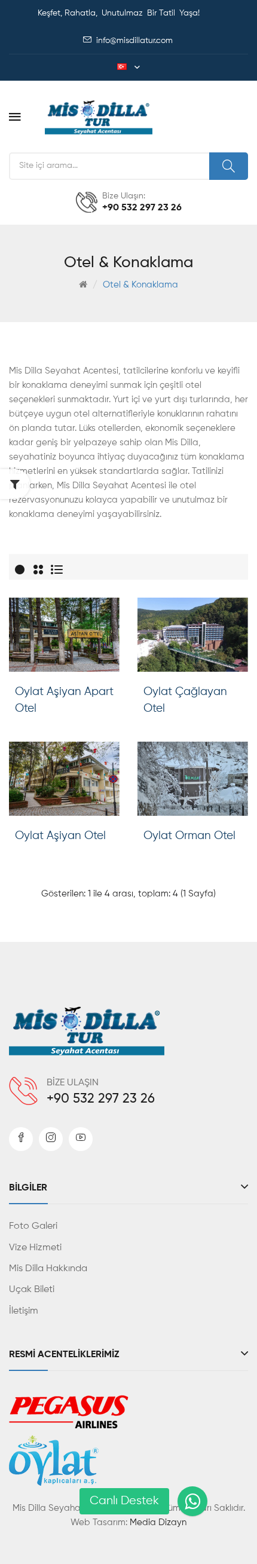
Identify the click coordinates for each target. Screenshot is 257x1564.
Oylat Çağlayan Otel (185, 700)
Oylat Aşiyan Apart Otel (64, 700)
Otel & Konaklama (140, 284)
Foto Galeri (33, 1226)
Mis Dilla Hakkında (48, 1269)
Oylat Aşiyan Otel (60, 835)
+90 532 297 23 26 (101, 1099)
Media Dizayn (158, 1522)
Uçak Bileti (31, 1289)
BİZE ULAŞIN (73, 1083)
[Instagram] (51, 1139)
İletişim (23, 1311)
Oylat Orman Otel (189, 835)
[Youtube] (81, 1139)
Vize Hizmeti (35, 1248)
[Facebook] (21, 1139)
